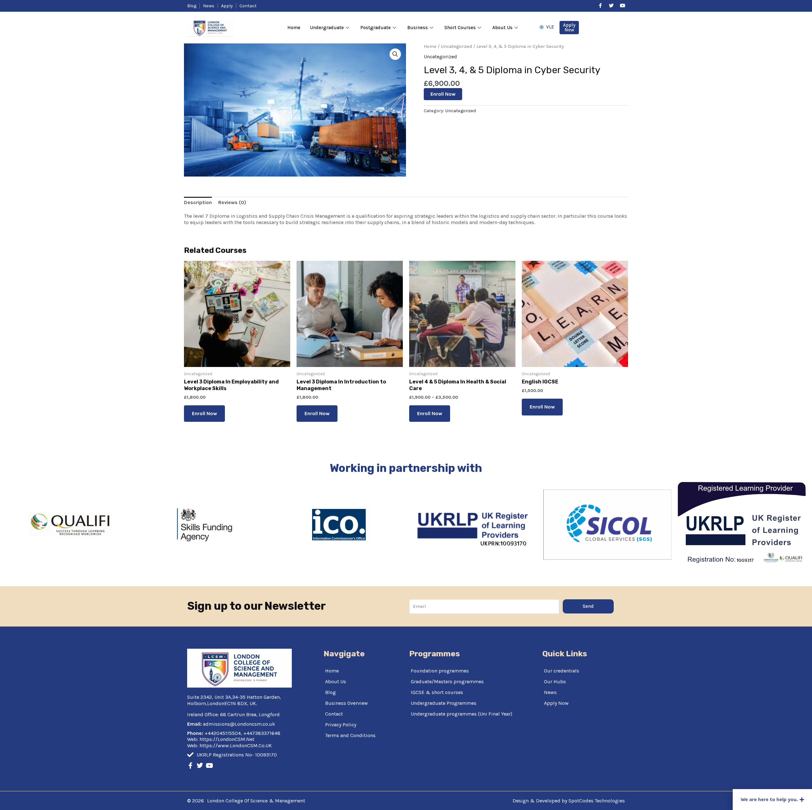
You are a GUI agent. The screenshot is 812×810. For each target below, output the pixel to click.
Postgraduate (375, 27)
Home (293, 27)
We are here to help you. (769, 799)
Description (198, 202)
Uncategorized (456, 46)
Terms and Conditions (350, 735)
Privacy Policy (340, 725)
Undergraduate (327, 27)
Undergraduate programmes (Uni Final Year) (461, 714)
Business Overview (346, 703)
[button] (772, 799)
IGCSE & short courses (437, 692)
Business (417, 27)
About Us (502, 27)
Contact (334, 714)
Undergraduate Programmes (443, 703)
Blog (330, 692)
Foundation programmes (440, 671)
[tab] (198, 202)
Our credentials (561, 671)
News (550, 692)
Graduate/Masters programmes (447, 681)
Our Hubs (555, 681)
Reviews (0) (232, 202)
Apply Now (556, 703)
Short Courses (460, 27)
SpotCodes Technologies (596, 801)
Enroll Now (442, 94)
